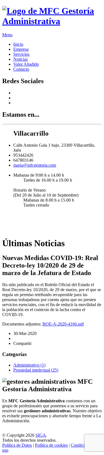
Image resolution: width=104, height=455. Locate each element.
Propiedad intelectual (35, 370)
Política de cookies (51, 445)
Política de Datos (17, 445)
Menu (7, 34)
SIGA (40, 435)
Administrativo (29, 365)
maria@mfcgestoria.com (34, 165)
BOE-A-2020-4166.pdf (63, 324)
